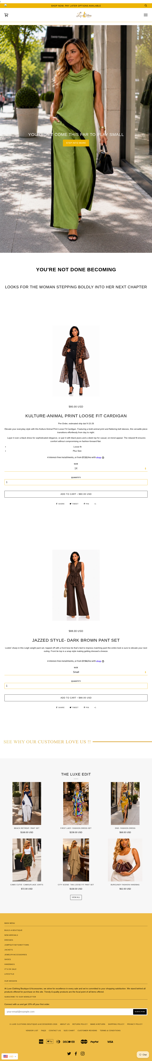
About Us (65, 1024)
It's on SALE (10, 969)
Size (76, 667)
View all (76, 897)
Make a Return (97, 1024)
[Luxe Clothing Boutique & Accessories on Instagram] (83, 1054)
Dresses (8, 940)
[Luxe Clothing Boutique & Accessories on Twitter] (69, 1054)
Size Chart (69, 1030)
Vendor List (32, 1030)
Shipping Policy (116, 1024)
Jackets (8, 950)
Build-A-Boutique (13, 930)
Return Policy (80, 1024)
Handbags (9, 964)
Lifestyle (9, 974)
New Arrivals (11, 935)
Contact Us (55, 1030)
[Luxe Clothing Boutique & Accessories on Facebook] (76, 1054)
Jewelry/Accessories (15, 955)
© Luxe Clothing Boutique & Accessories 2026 (33, 1024)
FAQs (43, 1030)
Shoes (7, 959)
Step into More (76, 143)
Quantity (76, 477)
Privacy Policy (134, 1024)
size (76, 464)
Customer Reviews (87, 1030)
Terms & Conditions (110, 1030)
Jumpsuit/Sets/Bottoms (16, 945)
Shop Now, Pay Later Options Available (76, 6)
